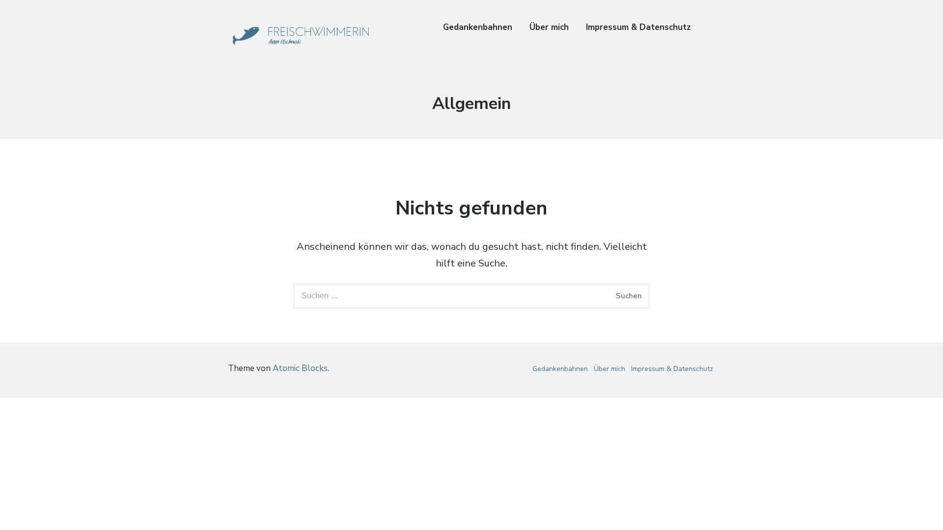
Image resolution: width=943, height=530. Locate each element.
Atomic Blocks (300, 368)
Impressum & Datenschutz (638, 27)
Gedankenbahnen (477, 27)
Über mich (549, 27)
